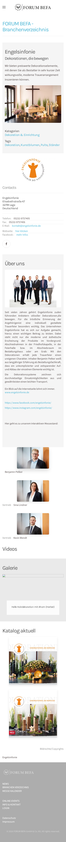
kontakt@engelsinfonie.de (26, 226)
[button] (4, 7)
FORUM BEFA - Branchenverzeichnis (25, 26)
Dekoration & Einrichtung (22, 135)
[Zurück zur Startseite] (33, 7)
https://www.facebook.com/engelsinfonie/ (28, 403)
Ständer (54, 145)
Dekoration (12, 145)
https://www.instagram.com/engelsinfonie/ (28, 408)
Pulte (44, 145)
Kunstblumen (30, 145)
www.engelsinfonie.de (17, 392)
